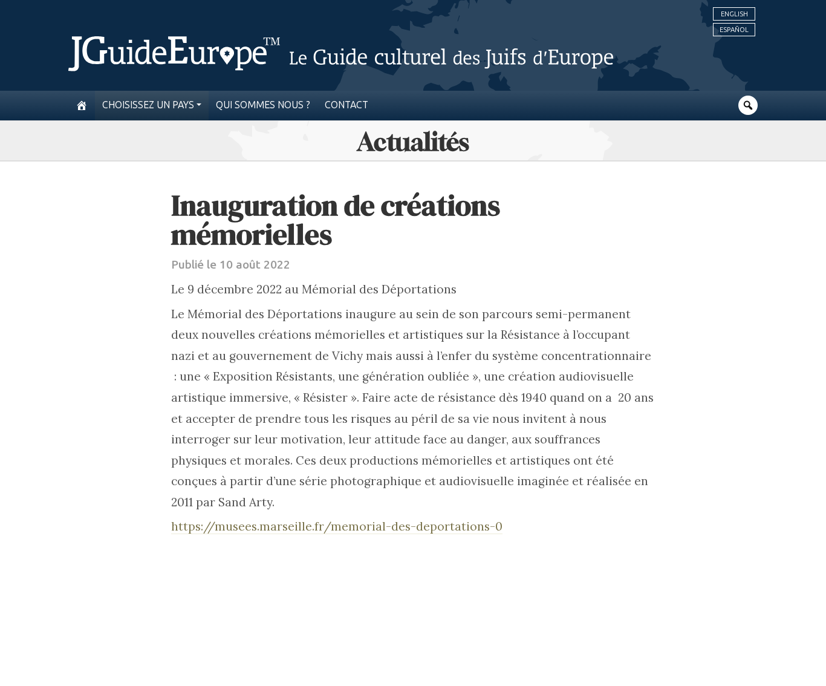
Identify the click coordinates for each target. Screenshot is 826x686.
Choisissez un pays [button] (148, 105)
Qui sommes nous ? (263, 105)
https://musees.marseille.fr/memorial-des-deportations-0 (336, 526)
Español (734, 29)
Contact (346, 105)
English (734, 14)
